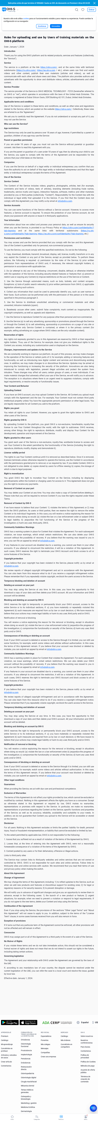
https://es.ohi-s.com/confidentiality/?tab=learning (60, 234)
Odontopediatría (27, 1073)
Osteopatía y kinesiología (26, 1097)
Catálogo (4, 1040)
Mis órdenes (65, 1040)
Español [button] (85, 1022)
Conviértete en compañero (66, 1045)
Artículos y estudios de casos (9, 1056)
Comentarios (6, 1066)
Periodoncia (25, 1059)
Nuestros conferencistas (87, 1041)
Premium (4, 1036)
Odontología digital (28, 1078)
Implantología (26, 1055)
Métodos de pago (88, 1066)
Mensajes (44, 1048)
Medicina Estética (28, 1107)
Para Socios (85, 1047)
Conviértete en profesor (7, 1049)
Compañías (45, 1052)
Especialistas (46, 1036)
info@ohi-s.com (65, 201)
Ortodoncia (25, 1040)
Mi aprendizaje (7, 1044)
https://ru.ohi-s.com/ (26, 70)
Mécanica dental (27, 1086)
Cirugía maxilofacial (29, 1082)
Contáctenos (86, 1051)
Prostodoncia (26, 1050)
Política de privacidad (85, 1056)
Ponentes (44, 1040)
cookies (26, 18)
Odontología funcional (26, 1045)
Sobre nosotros (87, 1036)
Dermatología (26, 1111)
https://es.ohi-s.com (46, 70)
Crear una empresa (48, 1057)
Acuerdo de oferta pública (88, 1071)
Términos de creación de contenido (85, 1079)
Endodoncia (25, 1063)
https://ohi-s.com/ (48, 67)
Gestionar (42, 26)
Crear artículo (6, 1062)
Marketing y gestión (29, 1103)
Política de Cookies (88, 1062)
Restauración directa (26, 1068)
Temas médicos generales (27, 1091)
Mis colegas (45, 1044)
